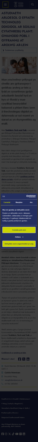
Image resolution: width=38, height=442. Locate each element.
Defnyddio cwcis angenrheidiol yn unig (19, 244)
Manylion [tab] (19, 202)
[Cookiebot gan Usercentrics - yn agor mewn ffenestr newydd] (27, 196)
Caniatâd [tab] (7, 202)
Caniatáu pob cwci (19, 230)
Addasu (18, 237)
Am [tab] (31, 202)
